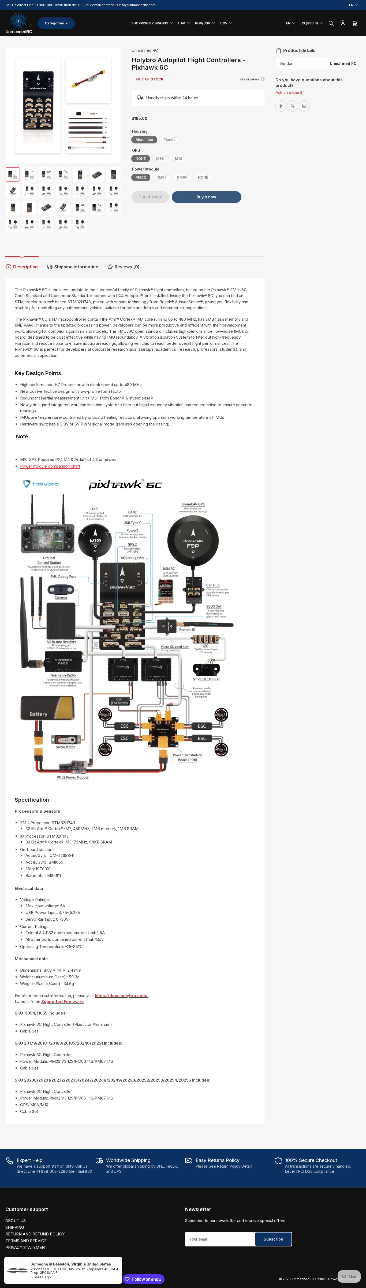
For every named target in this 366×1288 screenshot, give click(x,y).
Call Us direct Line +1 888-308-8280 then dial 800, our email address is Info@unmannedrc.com (80, 5)
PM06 (182, 177)
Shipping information (76, 266)
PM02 (141, 177)
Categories (54, 23)
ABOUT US (15, 1220)
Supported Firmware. (62, 1001)
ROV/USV (202, 23)
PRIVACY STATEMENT (26, 1247)
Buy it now (206, 197)
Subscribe (273, 1239)
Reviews (127, 266)
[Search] (331, 23)
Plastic (169, 139)
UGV (223, 23)
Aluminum (144, 139)
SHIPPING (14, 1227)
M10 (178, 158)
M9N (160, 158)
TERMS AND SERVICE (26, 1240)
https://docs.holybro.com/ (121, 995)
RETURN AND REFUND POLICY (35, 1234)
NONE (141, 158)
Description (25, 266)
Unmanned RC (145, 50)
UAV (181, 23)
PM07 (161, 177)
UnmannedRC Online (308, 1279)
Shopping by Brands (149, 23)
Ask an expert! (288, 92)
